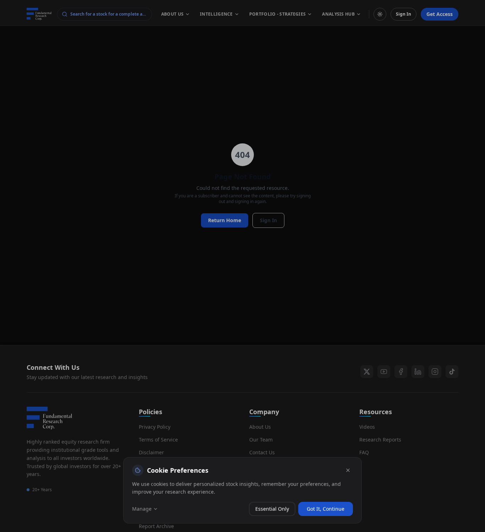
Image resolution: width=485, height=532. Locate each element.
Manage (142, 508)
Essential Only (272, 508)
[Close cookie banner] (348, 470)
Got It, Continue (325, 508)
